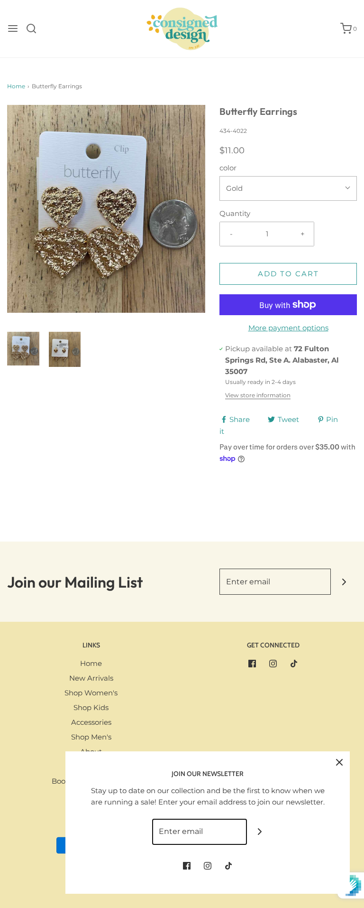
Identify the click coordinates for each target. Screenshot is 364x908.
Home (16, 86)
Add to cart (288, 273)
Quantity (234, 213)
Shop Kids (91, 707)
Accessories (91, 722)
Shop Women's (91, 692)
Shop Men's (91, 736)
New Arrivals (91, 678)
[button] (23, 348)
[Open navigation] (13, 28)
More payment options (288, 327)
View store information (258, 395)
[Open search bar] (35, 28)
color (228, 167)
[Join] (344, 582)
